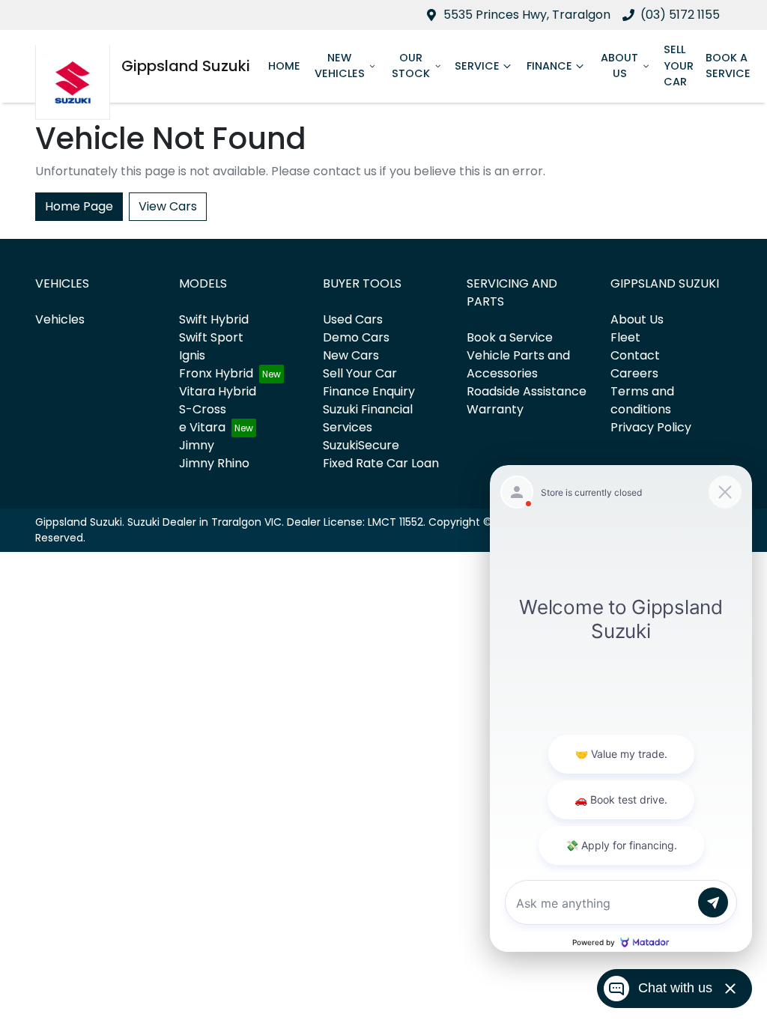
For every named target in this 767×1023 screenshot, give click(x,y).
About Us (619, 66)
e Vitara (202, 427)
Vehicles (60, 319)
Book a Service (728, 66)
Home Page (79, 206)
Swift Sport (211, 337)
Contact (635, 355)
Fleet (625, 337)
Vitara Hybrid (217, 391)
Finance (549, 65)
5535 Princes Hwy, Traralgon (526, 14)
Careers (634, 373)
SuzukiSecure (361, 445)
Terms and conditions (642, 400)
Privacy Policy (650, 427)
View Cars (168, 206)
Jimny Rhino (214, 463)
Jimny (196, 445)
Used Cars (353, 319)
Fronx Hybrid (216, 373)
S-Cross (202, 409)
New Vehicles (340, 66)
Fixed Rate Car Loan (381, 463)
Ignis (192, 355)
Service (477, 65)
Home (284, 65)
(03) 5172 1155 (680, 14)
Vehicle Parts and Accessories (518, 364)
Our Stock (411, 66)
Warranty (495, 409)
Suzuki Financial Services (368, 418)
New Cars (351, 355)
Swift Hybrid (214, 319)
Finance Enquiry (369, 391)
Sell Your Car (679, 65)
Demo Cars (356, 337)
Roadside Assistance (526, 391)
